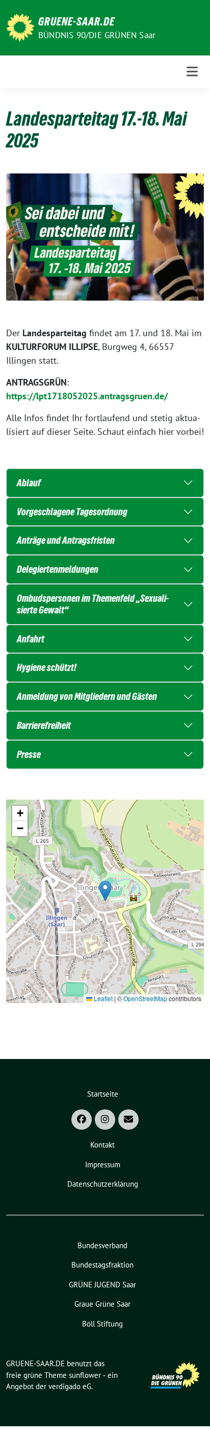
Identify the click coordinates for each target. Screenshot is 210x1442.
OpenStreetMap (145, 998)
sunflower (85, 1375)
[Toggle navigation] (192, 71)
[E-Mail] (128, 1119)
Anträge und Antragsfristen (66, 540)
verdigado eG (69, 1386)
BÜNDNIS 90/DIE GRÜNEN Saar (96, 35)
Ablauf (29, 482)
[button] (105, 890)
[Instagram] (105, 1119)
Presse (29, 754)
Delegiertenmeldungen (57, 569)
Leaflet (102, 998)
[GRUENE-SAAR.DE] (20, 27)
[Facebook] (81, 1119)
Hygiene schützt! (46, 667)
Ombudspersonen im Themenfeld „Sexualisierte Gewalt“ (93, 604)
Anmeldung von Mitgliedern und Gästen (87, 696)
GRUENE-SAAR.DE (76, 21)
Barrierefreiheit (44, 725)
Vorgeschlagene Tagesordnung (72, 511)
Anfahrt (30, 638)
